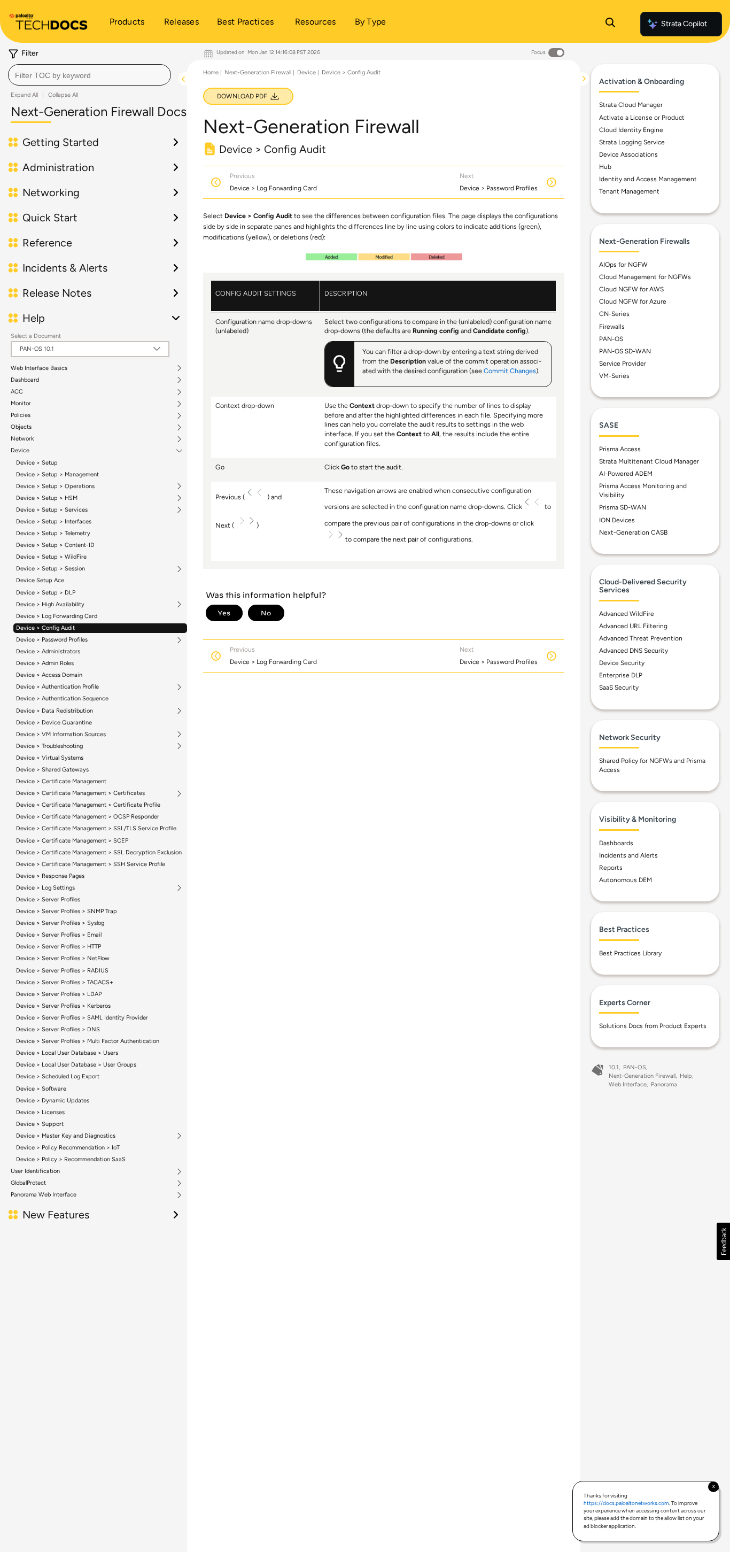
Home (211, 72)
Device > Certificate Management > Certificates (80, 793)
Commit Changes (510, 371)
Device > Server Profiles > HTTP (58, 946)
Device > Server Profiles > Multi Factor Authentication (87, 1041)
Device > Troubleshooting (49, 746)
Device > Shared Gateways (52, 769)
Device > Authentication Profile (57, 687)
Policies (20, 415)
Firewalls (612, 326)
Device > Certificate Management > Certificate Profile (88, 804)
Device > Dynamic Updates (52, 1100)
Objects (21, 427)
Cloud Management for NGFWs (645, 277)
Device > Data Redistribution (54, 711)
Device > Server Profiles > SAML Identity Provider (82, 1017)
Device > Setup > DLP (45, 592)
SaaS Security (619, 687)
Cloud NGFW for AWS (631, 289)
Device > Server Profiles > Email (59, 934)
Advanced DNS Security (633, 650)
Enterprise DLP (620, 675)
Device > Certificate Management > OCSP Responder (87, 816)
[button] (723, 1241)
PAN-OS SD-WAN (625, 351)
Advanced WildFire (626, 613)
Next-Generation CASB (633, 532)
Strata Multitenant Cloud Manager (649, 461)
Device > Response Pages (50, 875)
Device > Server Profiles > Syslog (60, 923)
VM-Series (614, 376)
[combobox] (89, 75)
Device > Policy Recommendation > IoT (68, 1147)
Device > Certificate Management (61, 781)
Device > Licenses (40, 1112)
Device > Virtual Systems (49, 757)
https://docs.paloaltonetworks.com (626, 1503)
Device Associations (628, 154)
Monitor (21, 403)
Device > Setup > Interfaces (53, 521)
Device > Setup (37, 462)
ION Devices (617, 520)
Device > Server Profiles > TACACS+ (64, 982)
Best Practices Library (630, 953)
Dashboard (25, 380)
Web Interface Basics (39, 368)
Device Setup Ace (40, 580)
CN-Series (614, 314)
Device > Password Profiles (52, 640)
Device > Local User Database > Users (67, 1052)
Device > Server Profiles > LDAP (59, 994)
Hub (605, 167)
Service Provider (622, 363)
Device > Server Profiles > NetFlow (63, 958)
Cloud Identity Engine (631, 130)
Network (22, 439)
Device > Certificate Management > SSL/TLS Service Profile (96, 828)
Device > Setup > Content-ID (55, 545)
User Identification (35, 1171)
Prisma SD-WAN (622, 507)
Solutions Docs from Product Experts (652, 1026)
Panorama (664, 1084)
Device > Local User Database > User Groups (76, 1064)
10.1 (614, 1067)
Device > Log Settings (45, 888)
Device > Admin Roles (45, 663)
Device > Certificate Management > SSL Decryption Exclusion (99, 852)
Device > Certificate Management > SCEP (72, 840)
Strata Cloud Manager (631, 105)
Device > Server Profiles (48, 899)
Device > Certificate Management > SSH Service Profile (90, 864)
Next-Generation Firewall (257, 72)
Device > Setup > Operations (55, 486)
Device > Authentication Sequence (62, 698)
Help (686, 1075)
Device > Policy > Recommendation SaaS (71, 1159)
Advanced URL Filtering (633, 626)
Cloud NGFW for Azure (632, 301)
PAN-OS (611, 339)
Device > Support (40, 1124)
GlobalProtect (28, 1183)
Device (20, 450)
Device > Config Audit (45, 627)
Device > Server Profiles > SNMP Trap (66, 911)
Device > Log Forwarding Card (56, 616)
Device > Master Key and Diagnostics (65, 1136)
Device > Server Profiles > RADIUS (62, 970)
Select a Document (36, 336)
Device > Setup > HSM (46, 498)
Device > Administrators (48, 651)
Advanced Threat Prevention (640, 638)
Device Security (621, 663)
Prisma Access (620, 449)
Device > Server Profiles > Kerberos (63, 1005)
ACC (17, 392)
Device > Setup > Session (50, 569)
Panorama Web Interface (43, 1195)
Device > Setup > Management (57, 474)
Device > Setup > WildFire (51, 556)
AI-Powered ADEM (626, 473)
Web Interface (628, 1084)
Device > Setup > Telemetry (53, 533)
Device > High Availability (50, 604)
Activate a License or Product (642, 117)
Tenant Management (629, 191)
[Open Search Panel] (610, 24)
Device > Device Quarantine (54, 722)
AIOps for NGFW (623, 264)
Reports (611, 867)
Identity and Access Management (648, 179)
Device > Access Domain (49, 674)
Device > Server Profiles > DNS (58, 1029)
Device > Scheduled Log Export (57, 1076)
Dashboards (616, 843)
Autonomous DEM (625, 880)
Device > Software (41, 1088)
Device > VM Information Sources (61, 734)
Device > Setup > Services (52, 510)
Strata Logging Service (632, 142)
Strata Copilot (684, 23)
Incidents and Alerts (628, 855)
